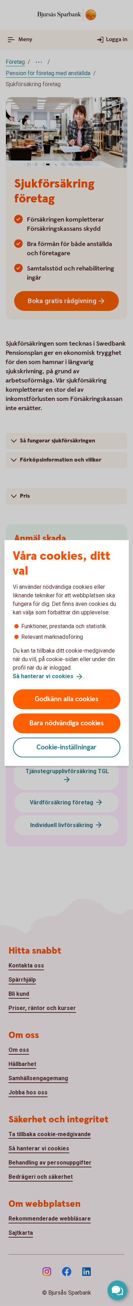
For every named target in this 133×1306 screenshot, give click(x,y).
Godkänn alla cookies (67, 698)
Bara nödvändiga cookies (66, 723)
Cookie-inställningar (66, 747)
